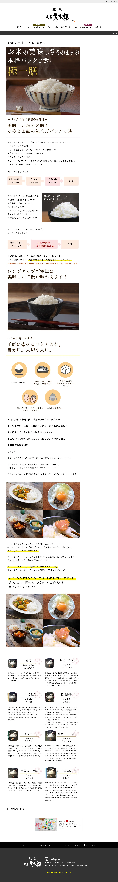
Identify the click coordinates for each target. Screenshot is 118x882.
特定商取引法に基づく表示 (42, 845)
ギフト (49, 27)
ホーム (115, 33)
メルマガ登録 (90, 845)
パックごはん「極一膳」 (63, 27)
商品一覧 (98, 27)
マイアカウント (112, 1)
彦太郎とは (26, 845)
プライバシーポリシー (63, 845)
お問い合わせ (78, 845)
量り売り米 (20, 27)
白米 (29, 27)
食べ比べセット (39, 27)
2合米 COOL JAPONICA (83, 27)
